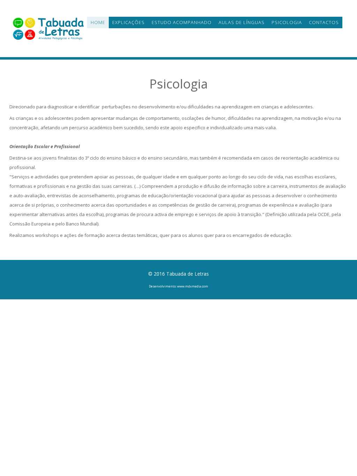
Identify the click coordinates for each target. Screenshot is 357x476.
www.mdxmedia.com (192, 286)
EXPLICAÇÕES (128, 22)
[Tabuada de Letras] (48, 28)
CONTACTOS (324, 22)
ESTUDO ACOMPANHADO (182, 22)
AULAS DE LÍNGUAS (242, 22)
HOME (98, 22)
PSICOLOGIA (287, 22)
